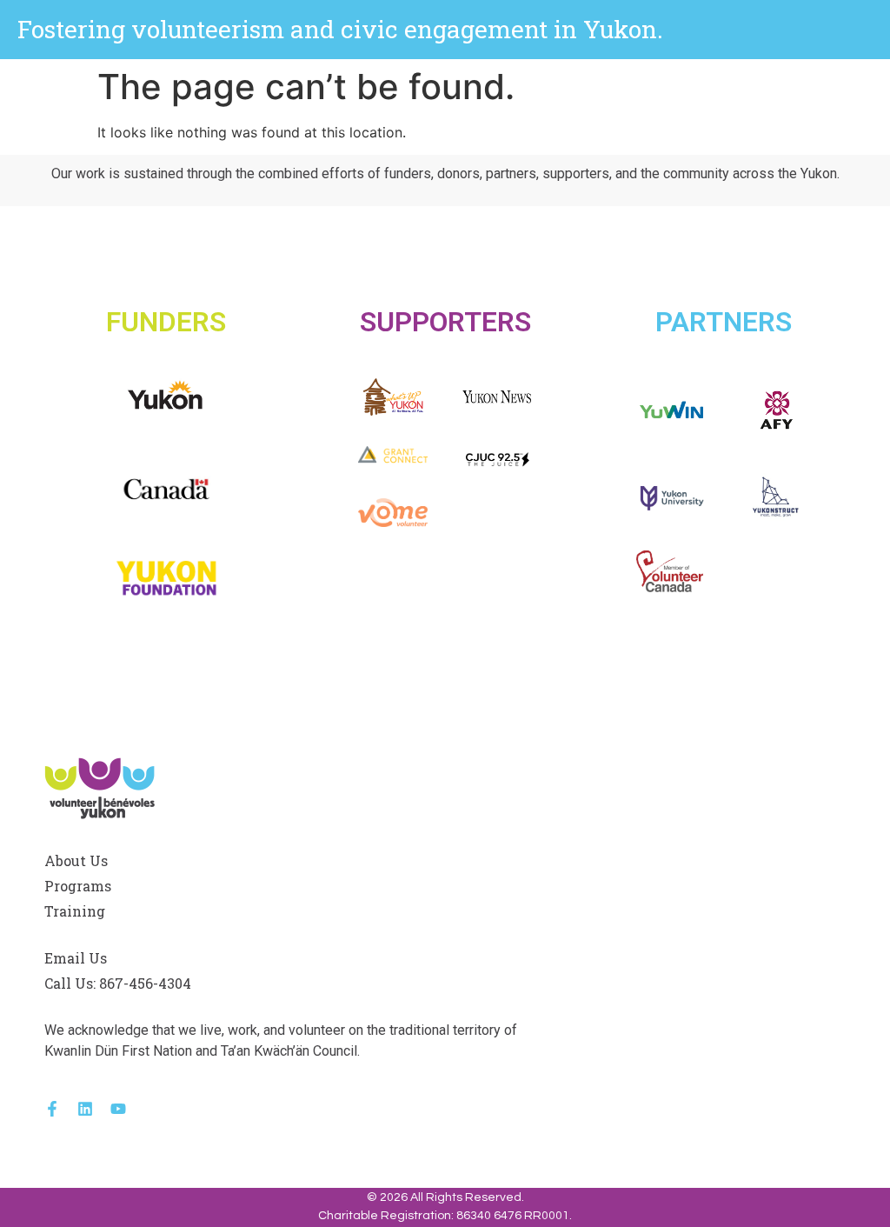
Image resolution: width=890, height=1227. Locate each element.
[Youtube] (118, 1109)
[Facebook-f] (52, 1109)
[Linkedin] (85, 1109)
